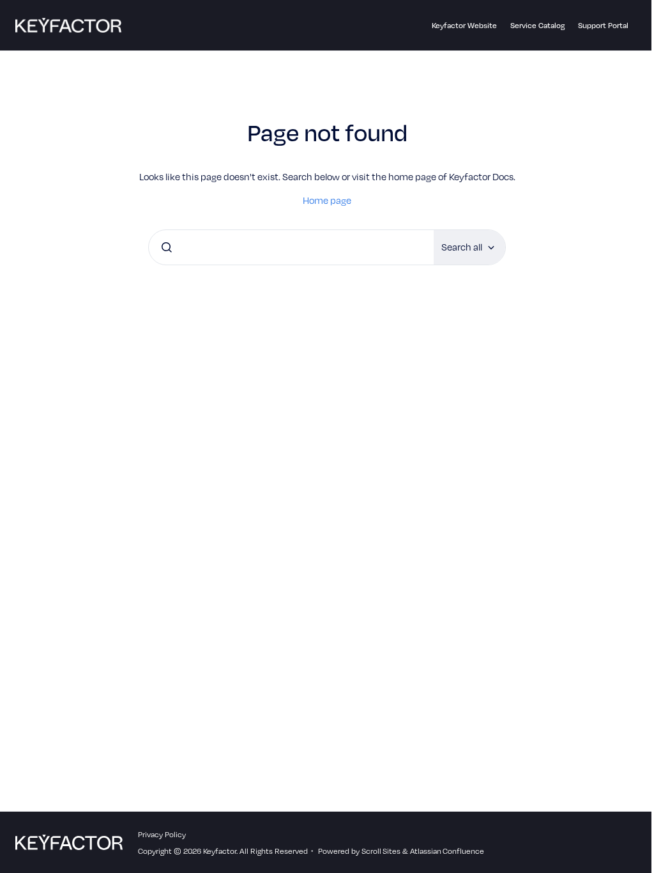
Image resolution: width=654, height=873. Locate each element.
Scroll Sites (380, 851)
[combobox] (291, 247)
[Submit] (166, 247)
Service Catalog (537, 25)
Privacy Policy (162, 834)
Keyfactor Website (464, 25)
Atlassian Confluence (447, 851)
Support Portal (603, 25)
